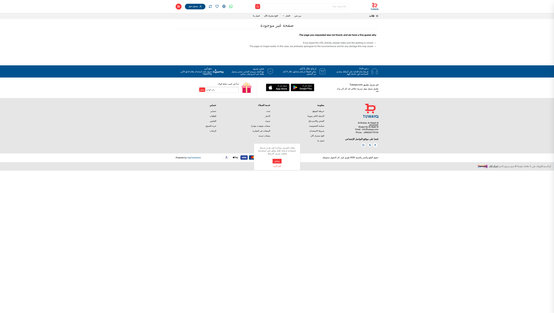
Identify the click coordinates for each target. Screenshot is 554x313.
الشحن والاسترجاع (316, 121)
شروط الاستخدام (317, 131)
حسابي (213, 111)
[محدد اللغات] (224, 6)
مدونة (267, 121)
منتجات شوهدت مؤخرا (260, 126)
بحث (268, 111)
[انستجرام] (363, 145)
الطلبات (213, 116)
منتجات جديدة (264, 136)
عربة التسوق (211, 126)
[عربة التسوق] (178, 6)
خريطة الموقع (318, 111)
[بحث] (257, 6)
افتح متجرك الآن (317, 136)
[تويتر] (370, 145)
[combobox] (304, 6)
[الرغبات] (217, 6)
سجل (202, 90)
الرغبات (213, 131)
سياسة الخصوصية (316, 126)
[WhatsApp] (231, 6)
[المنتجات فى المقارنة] (210, 6)
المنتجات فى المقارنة (261, 131)
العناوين (213, 121)
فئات (371, 16)
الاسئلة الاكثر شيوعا (316, 116)
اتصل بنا (320, 141)
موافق (277, 161)
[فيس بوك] (375, 145)
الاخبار (267, 116)
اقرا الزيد (277, 166)
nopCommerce (194, 158)
